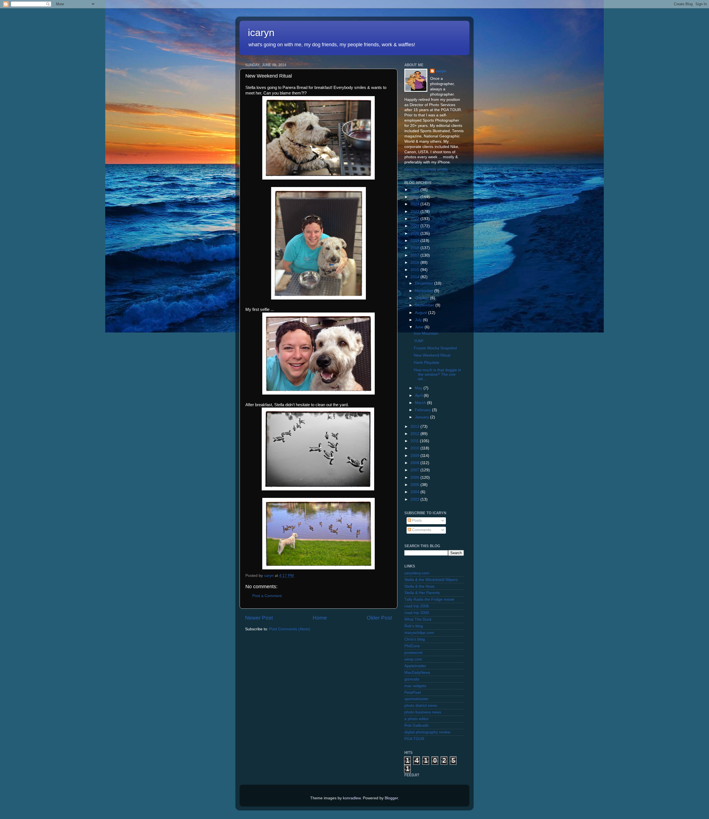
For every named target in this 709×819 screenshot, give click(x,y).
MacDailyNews (417, 672)
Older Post (379, 618)
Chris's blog (414, 639)
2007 (415, 470)
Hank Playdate (426, 362)
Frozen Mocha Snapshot (435, 348)
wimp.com (413, 659)
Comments (421, 530)
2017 (415, 255)
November (424, 291)
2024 (415, 204)
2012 (415, 434)
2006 (415, 477)
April (419, 395)
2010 (415, 448)
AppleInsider (415, 666)
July (419, 320)
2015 (415, 270)
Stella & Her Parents (422, 593)
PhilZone (412, 646)
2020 (415, 233)
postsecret (413, 653)
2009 (415, 456)
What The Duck (417, 619)
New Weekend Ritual (432, 355)
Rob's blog (413, 626)
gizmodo (411, 679)
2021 (415, 226)
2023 (415, 211)
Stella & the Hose (419, 586)
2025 (415, 197)
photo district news (420, 705)
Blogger (391, 798)
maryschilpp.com (419, 633)
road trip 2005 (416, 606)
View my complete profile (426, 169)
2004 (415, 492)
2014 (415, 277)
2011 (415, 441)
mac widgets (415, 686)
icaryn (261, 32)
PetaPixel (412, 692)
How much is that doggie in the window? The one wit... (437, 374)
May (419, 388)
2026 (415, 190)
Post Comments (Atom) (289, 629)
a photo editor (416, 719)
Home (320, 618)
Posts (416, 520)
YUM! (418, 341)
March (421, 403)
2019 (415, 241)
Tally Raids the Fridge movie (429, 599)
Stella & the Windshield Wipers (431, 580)
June (420, 327)
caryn (441, 71)
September (425, 305)
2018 (415, 248)
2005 (415, 485)
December (424, 283)
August (421, 313)
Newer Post (259, 618)
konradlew (352, 798)
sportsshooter (416, 699)
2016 (415, 262)
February (423, 410)
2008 (415, 463)
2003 (415, 499)
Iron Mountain (426, 333)
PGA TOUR (414, 739)
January (422, 417)
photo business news (422, 712)
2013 (415, 426)
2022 (415, 219)
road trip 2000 (416, 613)
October (422, 298)
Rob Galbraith (416, 725)
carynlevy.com (416, 573)
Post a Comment (267, 596)
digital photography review (427, 732)
